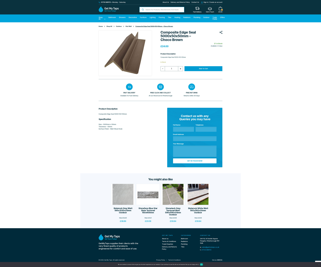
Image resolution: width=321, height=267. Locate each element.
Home (101, 26)
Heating (177, 17)
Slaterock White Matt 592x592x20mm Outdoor (198, 210)
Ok (201, 264)
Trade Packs (214, 18)
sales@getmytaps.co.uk (210, 247)
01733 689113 (206, 250)
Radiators (186, 17)
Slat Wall (129, 26)
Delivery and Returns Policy (180, 2)
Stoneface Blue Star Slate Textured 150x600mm (148, 210)
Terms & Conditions (169, 241)
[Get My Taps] (109, 12)
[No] (319, 264)
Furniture (143, 17)
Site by (217, 260)
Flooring (162, 17)
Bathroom (112, 17)
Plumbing (196, 17)
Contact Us (195, 2)
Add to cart (203, 68)
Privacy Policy (160, 260)
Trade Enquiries (167, 244)
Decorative (133, 17)
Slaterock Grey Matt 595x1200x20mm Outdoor (123, 210)
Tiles (169, 17)
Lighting (153, 17)
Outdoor (206, 17)
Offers (222, 17)
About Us (166, 2)
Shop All (101, 18)
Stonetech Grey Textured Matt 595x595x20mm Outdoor (173, 211)
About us (165, 238)
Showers (122, 17)
